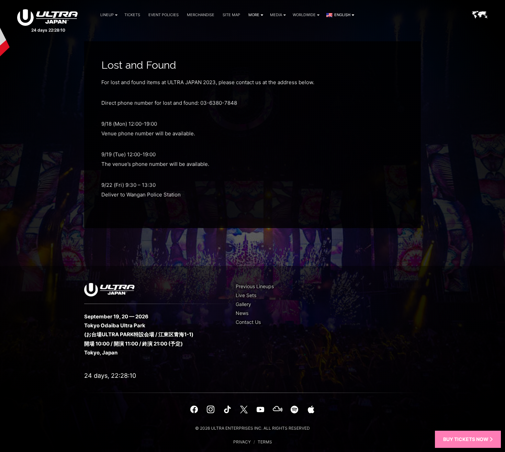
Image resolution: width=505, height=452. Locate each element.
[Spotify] (294, 409)
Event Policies (163, 14)
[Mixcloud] (277, 409)
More (253, 14)
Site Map (231, 14)
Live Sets (246, 295)
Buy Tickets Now (466, 439)
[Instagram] (210, 409)
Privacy (242, 441)
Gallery (243, 304)
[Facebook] (194, 409)
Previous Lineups (255, 286)
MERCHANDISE (200, 14)
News (242, 313)
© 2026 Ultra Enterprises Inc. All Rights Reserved (252, 428)
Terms (265, 441)
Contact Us (248, 322)
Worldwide (304, 14)
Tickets (132, 14)
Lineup (107, 14)
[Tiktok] (227, 409)
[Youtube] (260, 409)
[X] (244, 409)
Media (276, 14)
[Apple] (311, 409)
